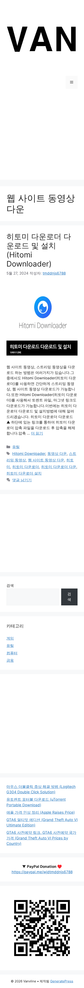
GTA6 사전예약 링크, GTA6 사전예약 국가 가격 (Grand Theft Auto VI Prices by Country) (41, 838)
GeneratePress (61, 981)
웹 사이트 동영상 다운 (46, 460)
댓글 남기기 (22, 480)
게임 (10, 638)
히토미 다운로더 (25, 467)
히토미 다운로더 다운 (58, 467)
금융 (10, 660)
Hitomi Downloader (28, 453)
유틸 (16, 447)
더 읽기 (37, 433)
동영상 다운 (57, 453)
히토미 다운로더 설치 (24, 473)
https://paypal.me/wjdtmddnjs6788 (42, 872)
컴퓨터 (11, 653)
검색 (10, 585)
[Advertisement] (42, 137)
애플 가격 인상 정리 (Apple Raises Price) (40, 812)
